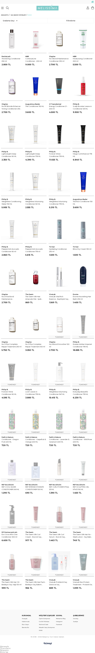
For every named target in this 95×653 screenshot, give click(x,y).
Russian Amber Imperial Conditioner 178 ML (82, 345)
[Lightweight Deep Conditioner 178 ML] (36, 134)
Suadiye (75, 621)
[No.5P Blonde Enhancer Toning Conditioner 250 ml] (12, 86)
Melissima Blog (60, 618)
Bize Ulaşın (25, 624)
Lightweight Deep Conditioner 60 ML (9, 155)
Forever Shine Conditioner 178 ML (56, 155)
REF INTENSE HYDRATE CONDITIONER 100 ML (34, 488)
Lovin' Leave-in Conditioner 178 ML (33, 393)
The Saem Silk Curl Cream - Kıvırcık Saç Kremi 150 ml (33, 535)
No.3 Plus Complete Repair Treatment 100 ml (35, 345)
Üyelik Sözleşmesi (44, 618)
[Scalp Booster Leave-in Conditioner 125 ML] (83, 86)
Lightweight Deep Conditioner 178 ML (33, 155)
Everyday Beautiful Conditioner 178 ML (80, 393)
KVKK (40, 630)
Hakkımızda (25, 621)
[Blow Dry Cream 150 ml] (83, 229)
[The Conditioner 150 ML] (36, 86)
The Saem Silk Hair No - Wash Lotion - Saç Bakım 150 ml (83, 535)
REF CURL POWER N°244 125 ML (59, 488)
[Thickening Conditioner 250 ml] (12, 39)
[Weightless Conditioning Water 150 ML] (12, 181)
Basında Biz (25, 627)
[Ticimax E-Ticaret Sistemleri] (47, 643)
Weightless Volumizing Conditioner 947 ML (58, 393)
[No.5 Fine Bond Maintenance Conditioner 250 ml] (12, 276)
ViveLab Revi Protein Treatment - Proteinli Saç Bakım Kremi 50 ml (83, 583)
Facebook (59, 624)
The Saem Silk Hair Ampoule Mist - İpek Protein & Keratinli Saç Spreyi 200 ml (34, 298)
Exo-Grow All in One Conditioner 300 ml (9, 535)
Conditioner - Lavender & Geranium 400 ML (59, 440)
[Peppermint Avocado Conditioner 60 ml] (12, 229)
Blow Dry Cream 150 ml (82, 249)
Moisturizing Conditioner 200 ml (83, 60)
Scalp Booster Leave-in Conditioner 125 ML (82, 107)
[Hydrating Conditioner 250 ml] (59, 229)
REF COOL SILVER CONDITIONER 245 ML (10, 488)
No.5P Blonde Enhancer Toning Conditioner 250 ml (11, 107)
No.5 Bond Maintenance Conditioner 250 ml (59, 60)
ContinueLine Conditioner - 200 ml (33, 60)
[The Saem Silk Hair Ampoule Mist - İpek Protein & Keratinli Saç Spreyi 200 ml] (36, 276)
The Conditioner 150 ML (34, 106)
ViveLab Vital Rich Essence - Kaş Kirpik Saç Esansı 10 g (58, 298)
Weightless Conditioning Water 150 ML (11, 202)
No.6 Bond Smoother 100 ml (59, 345)
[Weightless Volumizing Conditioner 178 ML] (59, 181)
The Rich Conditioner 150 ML (83, 202)
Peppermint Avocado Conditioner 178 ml (34, 250)
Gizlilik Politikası (44, 621)
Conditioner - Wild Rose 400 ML (82, 440)
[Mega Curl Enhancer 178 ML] (83, 134)
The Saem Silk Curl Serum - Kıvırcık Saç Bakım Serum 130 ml (57, 535)
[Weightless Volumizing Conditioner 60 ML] (36, 181)
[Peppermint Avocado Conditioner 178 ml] (36, 229)
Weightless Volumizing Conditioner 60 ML (34, 202)
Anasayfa (24, 618)
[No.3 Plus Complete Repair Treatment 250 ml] (12, 324)
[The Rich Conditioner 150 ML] (83, 181)
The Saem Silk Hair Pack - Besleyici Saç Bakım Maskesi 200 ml (35, 583)
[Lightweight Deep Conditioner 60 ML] (12, 134)
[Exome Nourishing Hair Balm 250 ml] (83, 276)
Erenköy (75, 618)
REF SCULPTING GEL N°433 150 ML (81, 488)
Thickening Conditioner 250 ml (11, 60)
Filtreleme (70, 21)
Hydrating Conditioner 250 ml (58, 250)
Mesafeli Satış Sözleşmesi (47, 627)
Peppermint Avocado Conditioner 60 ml (10, 250)
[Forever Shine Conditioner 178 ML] (59, 134)
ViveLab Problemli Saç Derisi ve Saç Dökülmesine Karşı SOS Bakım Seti (58, 583)
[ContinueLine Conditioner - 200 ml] (36, 39)
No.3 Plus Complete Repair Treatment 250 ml (11, 345)
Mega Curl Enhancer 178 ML (82, 155)
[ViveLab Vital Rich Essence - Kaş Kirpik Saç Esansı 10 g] (59, 276)
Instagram (59, 621)
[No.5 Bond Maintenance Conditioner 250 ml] (59, 39)
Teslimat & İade (43, 624)
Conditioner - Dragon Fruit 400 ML (10, 440)
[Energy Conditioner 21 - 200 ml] (59, 86)
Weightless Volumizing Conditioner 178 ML (58, 202)
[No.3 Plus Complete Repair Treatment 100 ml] (36, 324)
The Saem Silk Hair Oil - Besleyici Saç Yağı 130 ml (11, 583)
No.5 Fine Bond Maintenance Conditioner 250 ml (9, 298)
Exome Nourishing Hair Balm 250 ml (82, 298)
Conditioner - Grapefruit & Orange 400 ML (35, 440)
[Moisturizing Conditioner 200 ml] (83, 39)
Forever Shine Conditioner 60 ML (9, 393)
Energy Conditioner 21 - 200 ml (58, 107)
